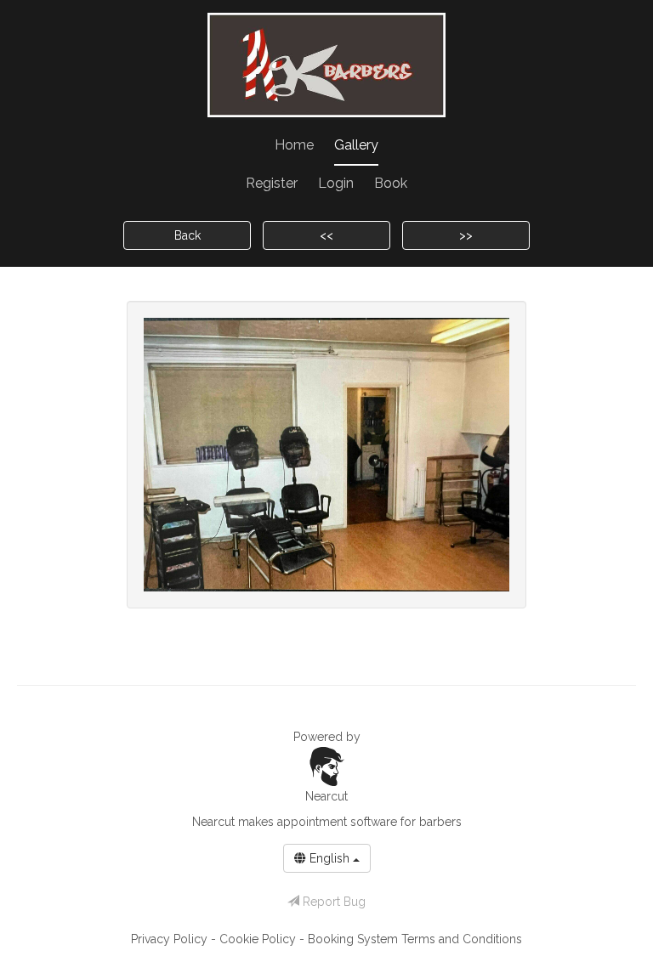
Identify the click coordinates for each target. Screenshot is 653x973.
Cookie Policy (259, 939)
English (329, 858)
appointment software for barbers (369, 822)
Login (336, 183)
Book (390, 183)
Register (272, 183)
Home (294, 145)
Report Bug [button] (332, 901)
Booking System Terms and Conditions (415, 939)
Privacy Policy (171, 939)
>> (466, 235)
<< (326, 235)
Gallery (356, 145)
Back (187, 235)
